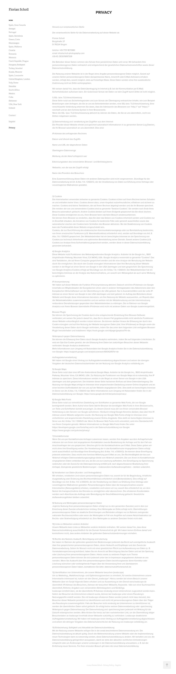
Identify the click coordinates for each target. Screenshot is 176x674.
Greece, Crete (14, 39)
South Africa (14, 90)
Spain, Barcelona (16, 36)
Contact (12, 115)
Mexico (12, 93)
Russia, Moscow (15, 72)
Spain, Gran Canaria (17, 25)
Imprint (12, 121)
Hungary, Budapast (17, 65)
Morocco (12, 57)
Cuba (11, 97)
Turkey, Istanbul (15, 68)
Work (11, 20)
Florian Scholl (19, 9)
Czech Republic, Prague (18, 61)
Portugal (12, 32)
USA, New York (15, 104)
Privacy (12, 128)
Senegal (12, 29)
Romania (12, 54)
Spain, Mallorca (15, 47)
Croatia (12, 50)
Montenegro (14, 43)
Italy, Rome (13, 83)
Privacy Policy (108, 665)
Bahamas (13, 101)
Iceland (12, 108)
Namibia (12, 86)
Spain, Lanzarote (16, 75)
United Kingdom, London (19, 79)
